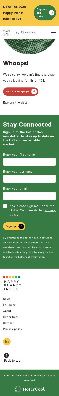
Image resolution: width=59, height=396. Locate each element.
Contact (8, 323)
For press (9, 305)
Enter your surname (18, 171)
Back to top (12, 360)
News (6, 299)
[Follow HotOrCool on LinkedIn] (7, 341)
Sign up (11, 226)
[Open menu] (53, 32)
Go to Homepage (17, 91)
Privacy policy (12, 329)
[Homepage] (12, 283)
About (7, 311)
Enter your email (15, 188)
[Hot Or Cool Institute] (28, 32)
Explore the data (42, 13)
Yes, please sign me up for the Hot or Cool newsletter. (33, 210)
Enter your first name (19, 154)
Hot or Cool (10, 317)
